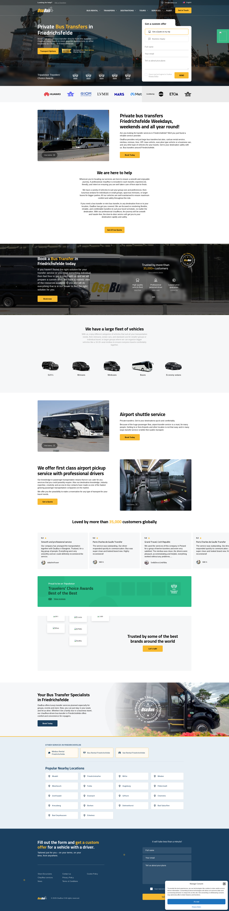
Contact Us (174, 290)
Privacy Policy (196, 907)
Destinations (127, 11)
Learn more (156, 290)
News (40, 881)
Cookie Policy (92, 874)
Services (156, 11)
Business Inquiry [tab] (158, 39)
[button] (224, 884)
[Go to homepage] (45, 9)
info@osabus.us (171, 3)
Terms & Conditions (70, 881)
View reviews (59, 599)
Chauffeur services (45, 878)
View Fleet (137, 290)
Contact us (66, 874)
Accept (196, 902)
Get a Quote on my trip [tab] (161, 32)
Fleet (169, 11)
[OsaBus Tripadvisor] (223, 36)
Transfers (109, 11)
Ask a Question (60, 3)
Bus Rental (92, 11)
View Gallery (48, 155)
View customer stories (155, 272)
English (188, 2)
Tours (142, 11)
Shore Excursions (45, 874)
